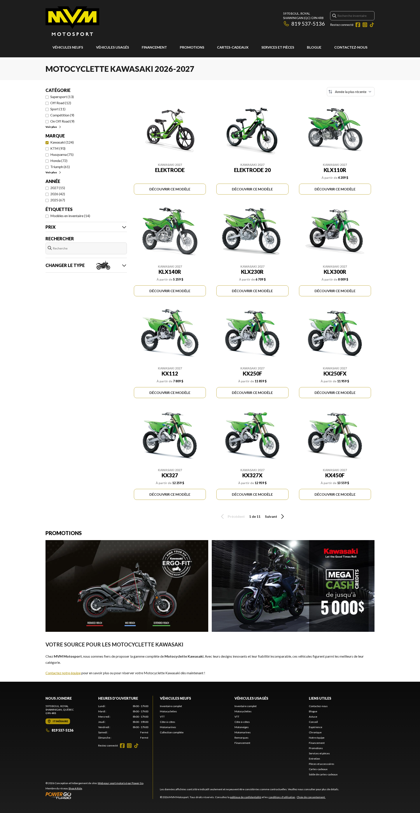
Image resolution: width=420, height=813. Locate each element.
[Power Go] (95, 795)
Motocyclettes (168, 711)
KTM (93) (57, 148)
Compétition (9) (62, 115)
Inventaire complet (171, 706)
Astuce (313, 716)
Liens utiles (320, 698)
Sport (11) (57, 109)
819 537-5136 (308, 23)
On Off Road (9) (62, 121)
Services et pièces (277, 47)
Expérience (315, 727)
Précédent (236, 516)
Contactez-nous (351, 47)
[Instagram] (365, 24)
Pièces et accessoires (321, 764)
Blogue (314, 47)
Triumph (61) (60, 167)
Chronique (315, 732)
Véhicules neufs (67, 47)
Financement (154, 47)
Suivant (271, 516)
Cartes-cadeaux (232, 47)
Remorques (241, 737)
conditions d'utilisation (281, 797)
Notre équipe (316, 737)
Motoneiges (241, 727)
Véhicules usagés (112, 47)
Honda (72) (58, 160)
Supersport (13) (62, 97)
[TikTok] (371, 24)
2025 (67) (57, 200)
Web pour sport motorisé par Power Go (120, 783)
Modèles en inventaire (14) (70, 216)
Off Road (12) (60, 103)
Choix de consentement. (311, 797)
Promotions (192, 47)
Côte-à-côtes (167, 721)
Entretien (314, 758)
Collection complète (172, 732)
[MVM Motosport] (72, 21)
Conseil (313, 721)
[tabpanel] (123, 721)
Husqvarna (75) (62, 154)
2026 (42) (57, 194)
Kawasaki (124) (62, 142)
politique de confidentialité (245, 797)
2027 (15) (57, 188)
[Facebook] (357, 24)
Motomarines (168, 727)
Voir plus (51, 126)
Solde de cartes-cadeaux (323, 774)
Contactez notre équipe (63, 673)
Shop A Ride (75, 788)
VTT (162, 716)
